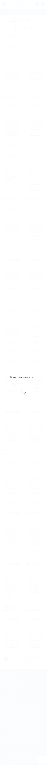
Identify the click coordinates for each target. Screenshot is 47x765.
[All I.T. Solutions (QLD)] (23, 380)
